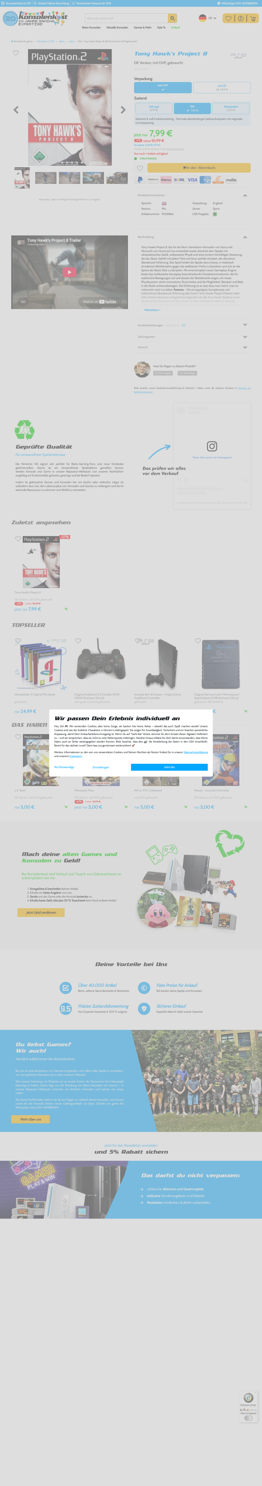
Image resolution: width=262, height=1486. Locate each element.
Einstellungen (101, 767)
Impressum (76, 756)
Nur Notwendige (64, 767)
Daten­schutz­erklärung (196, 752)
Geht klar (169, 767)
